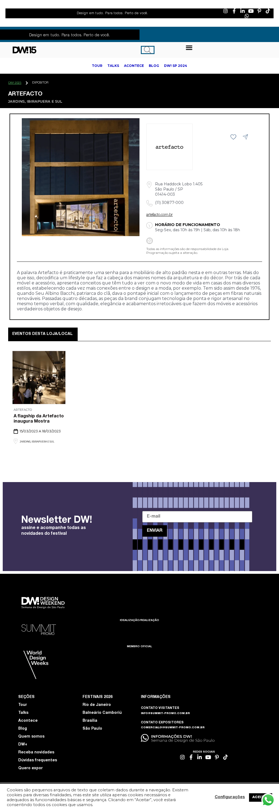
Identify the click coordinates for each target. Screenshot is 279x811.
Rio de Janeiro (97, 705)
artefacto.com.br (159, 215)
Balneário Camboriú (102, 713)
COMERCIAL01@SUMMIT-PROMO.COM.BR (173, 727)
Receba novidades (36, 752)
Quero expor (30, 768)
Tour (22, 705)
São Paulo (92, 729)
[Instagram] (225, 10)
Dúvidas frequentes (37, 760)
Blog (22, 729)
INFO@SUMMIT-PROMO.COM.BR (165, 713)
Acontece (28, 721)
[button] (189, 47)
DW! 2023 (14, 83)
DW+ (22, 745)
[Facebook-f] (234, 10)
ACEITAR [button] (260, 797)
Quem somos (31, 737)
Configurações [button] (230, 797)
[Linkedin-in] (242, 10)
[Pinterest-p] (259, 10)
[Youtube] (250, 10)
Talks (23, 713)
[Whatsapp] (246, 15)
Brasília (90, 721)
